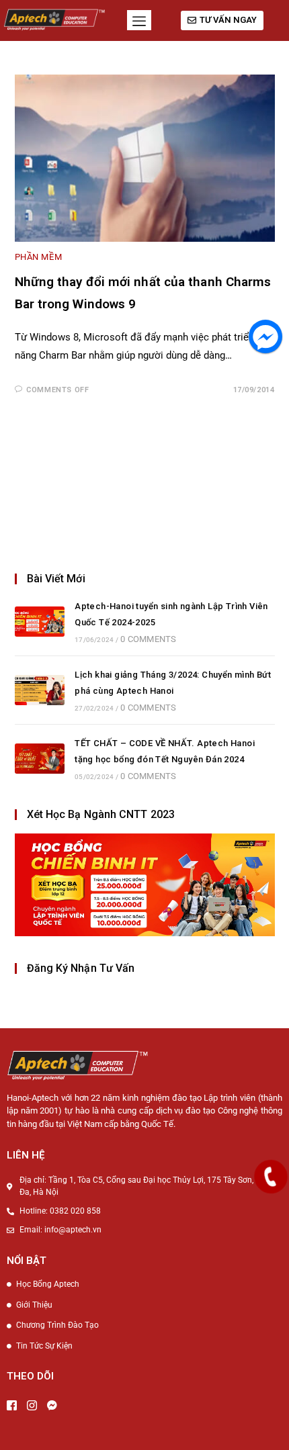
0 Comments (148, 639)
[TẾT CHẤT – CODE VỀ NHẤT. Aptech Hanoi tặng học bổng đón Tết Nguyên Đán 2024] (40, 758)
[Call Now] (271, 1176)
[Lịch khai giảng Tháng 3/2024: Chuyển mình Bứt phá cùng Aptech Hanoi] (40, 690)
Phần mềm (39, 257)
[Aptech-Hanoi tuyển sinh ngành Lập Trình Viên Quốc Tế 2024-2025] (40, 621)
